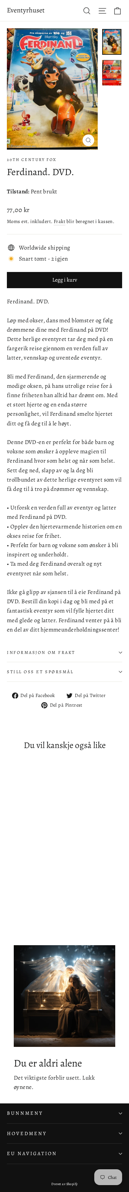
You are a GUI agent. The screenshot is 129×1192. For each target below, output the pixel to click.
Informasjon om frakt (41, 652)
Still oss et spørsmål (40, 672)
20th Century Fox (31, 159)
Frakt (59, 221)
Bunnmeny (25, 1113)
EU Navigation (32, 1153)
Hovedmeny (26, 1133)
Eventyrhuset (26, 10)
